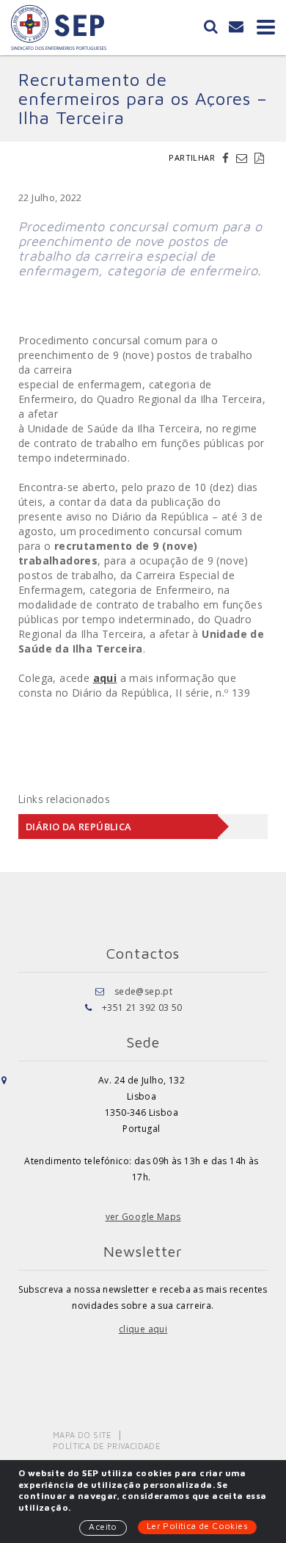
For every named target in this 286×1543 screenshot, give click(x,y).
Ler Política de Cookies (197, 1525)
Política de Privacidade (107, 1446)
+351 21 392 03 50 (142, 1007)
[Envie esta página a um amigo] (243, 157)
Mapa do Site (82, 1434)
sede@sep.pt (143, 991)
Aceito (103, 1526)
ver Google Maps (143, 1216)
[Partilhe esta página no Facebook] (227, 157)
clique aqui (143, 1329)
